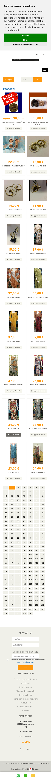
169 (12, 588)
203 (5, 609)
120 (12, 559)
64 (12, 525)
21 (6, 500)
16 (18, 496)
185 (24, 597)
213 (24, 613)
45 (24, 513)
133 (5, 567)
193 (30, 601)
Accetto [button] (25, 35)
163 (18, 584)
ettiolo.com (35, 769)
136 (24, 567)
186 (30, 597)
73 (24, 529)
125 (42, 559)
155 (12, 580)
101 (24, 546)
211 (12, 613)
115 (24, 555)
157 (24, 580)
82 (36, 534)
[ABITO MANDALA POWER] (38, 365)
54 (36, 517)
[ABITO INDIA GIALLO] (13, 321)
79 (18, 534)
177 (18, 592)
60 (30, 521)
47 (36, 513)
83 (43, 534)
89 (36, 538)
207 (30, 609)
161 (5, 584)
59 (24, 521)
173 (36, 588)
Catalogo (7, 80)
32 (30, 504)
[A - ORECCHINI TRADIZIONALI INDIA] (13, 146)
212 (18, 613)
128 (18, 563)
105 (5, 550)
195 (42, 601)
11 (30, 492)
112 (5, 555)
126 (5, 563)
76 (43, 529)
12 (36, 492)
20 (43, 496)
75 (36, 529)
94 (24, 542)
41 (43, 509)
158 (30, 580)
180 (36, 592)
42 (6, 513)
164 (24, 584)
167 (42, 584)
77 (6, 534)
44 (18, 513)
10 (24, 492)
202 (42, 605)
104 (42, 546)
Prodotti (9, 89)
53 (30, 517)
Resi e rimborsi (25, 695)
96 (36, 542)
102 (30, 546)
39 (30, 509)
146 (42, 571)
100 (18, 546)
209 (42, 609)
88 (30, 538)
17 (24, 496)
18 (30, 496)
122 (24, 559)
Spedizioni (25, 683)
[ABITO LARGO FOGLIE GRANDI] (13, 365)
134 (12, 567)
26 (36, 500)
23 (18, 500)
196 (5, 605)
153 (42, 576)
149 (18, 576)
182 (5, 597)
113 (12, 555)
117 (36, 555)
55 (43, 517)
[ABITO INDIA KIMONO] (38, 321)
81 (30, 534)
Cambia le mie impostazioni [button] (25, 44)
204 (12, 609)
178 (24, 592)
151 (30, 576)
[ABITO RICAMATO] (13, 453)
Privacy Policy (25, 703)
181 (42, 592)
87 (24, 538)
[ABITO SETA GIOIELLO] (38, 453)
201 (36, 605)
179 (30, 592)
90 (43, 538)
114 (18, 555)
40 (36, 509)
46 (30, 513)
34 (43, 504)
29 (12, 504)
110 (36, 550)
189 (5, 601)
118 (42, 555)
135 (18, 567)
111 (42, 550)
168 (5, 588)
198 (18, 605)
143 (24, 571)
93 (18, 542)
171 (24, 588)
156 (18, 580)
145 (36, 571)
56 (6, 521)
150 (24, 576)
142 (18, 571)
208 (36, 609)
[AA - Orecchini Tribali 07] (38, 146)
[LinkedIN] (29, 749)
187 (36, 597)
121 (18, 559)
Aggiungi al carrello (14, 128)
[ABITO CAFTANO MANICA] (38, 234)
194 (36, 601)
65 (18, 525)
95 (30, 542)
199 (24, 605)
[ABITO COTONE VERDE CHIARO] (38, 278)
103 (36, 546)
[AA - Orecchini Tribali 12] (13, 190)
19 (36, 496)
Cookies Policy (23, 707)
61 (36, 521)
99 (12, 546)
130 (30, 563)
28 (6, 504)
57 (12, 521)
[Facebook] (21, 749)
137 (30, 567)
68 (36, 525)
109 (30, 550)
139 (42, 567)
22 (12, 500)
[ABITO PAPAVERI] (13, 409)
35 (6, 509)
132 (42, 563)
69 (43, 525)
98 (6, 546)
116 (30, 555)
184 (18, 597)
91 (6, 542)
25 (30, 500)
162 (12, 584)
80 (24, 534)
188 (42, 597)
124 (36, 559)
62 (43, 521)
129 (24, 563)
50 (12, 517)
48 (43, 513)
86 (18, 538)
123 (30, 559)
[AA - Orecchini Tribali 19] (13, 234)
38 (24, 509)
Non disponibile (14, 434)
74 (30, 529)
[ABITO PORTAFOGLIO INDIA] (38, 409)
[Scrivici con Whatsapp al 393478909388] (18, 775)
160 (42, 580)
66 (24, 525)
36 (12, 509)
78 (12, 534)
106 (12, 550)
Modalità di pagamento (25, 691)
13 (43, 492)
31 (24, 504)
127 (12, 563)
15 (12, 496)
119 (5, 559)
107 (18, 550)
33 (36, 504)
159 (36, 580)
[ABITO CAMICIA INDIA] (13, 278)
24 (24, 500)
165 (30, 584)
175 (5, 592)
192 (24, 601)
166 (36, 584)
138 (36, 567)
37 (18, 509)
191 (18, 601)
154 (5, 580)
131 (36, 563)
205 (18, 609)
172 (30, 588)
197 (12, 605)
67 (30, 525)
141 (12, 571)
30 (18, 504)
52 (24, 517)
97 (43, 542)
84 (6, 538)
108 (24, 550)
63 (6, 525)
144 (30, 571)
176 (12, 592)
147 (5, 576)
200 (30, 605)
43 (12, 513)
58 (18, 521)
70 (6, 529)
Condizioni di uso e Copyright (26, 699)
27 (43, 500)
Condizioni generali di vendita (25, 679)
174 (42, 588)
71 (12, 529)
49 (6, 517)
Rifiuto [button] (26, 40)
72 (18, 529)
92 (12, 542)
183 (12, 597)
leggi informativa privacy (25, 662)
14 (6, 496)
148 (12, 576)
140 (5, 571)
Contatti (25, 711)
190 (12, 601)
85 (12, 538)
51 (18, 517)
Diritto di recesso (25, 687)
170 (18, 588)
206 (24, 609)
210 (5, 613)
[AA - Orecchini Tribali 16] (38, 190)
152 (36, 576)
